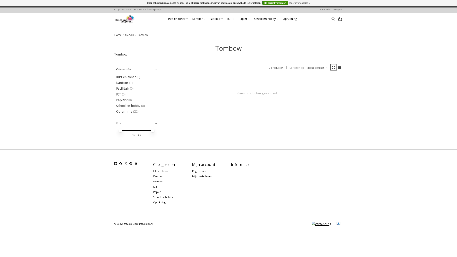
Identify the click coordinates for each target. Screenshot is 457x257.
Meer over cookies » (299, 3)
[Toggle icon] (333, 19)
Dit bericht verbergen (275, 3)
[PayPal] (338, 224)
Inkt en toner (126, 77)
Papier (120, 100)
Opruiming (290, 19)
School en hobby (128, 106)
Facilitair (122, 88)
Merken (129, 35)
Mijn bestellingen (202, 176)
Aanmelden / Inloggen (331, 9)
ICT (118, 94)
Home (118, 35)
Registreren (199, 171)
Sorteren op (297, 67)
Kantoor (122, 82)
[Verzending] (321, 224)
